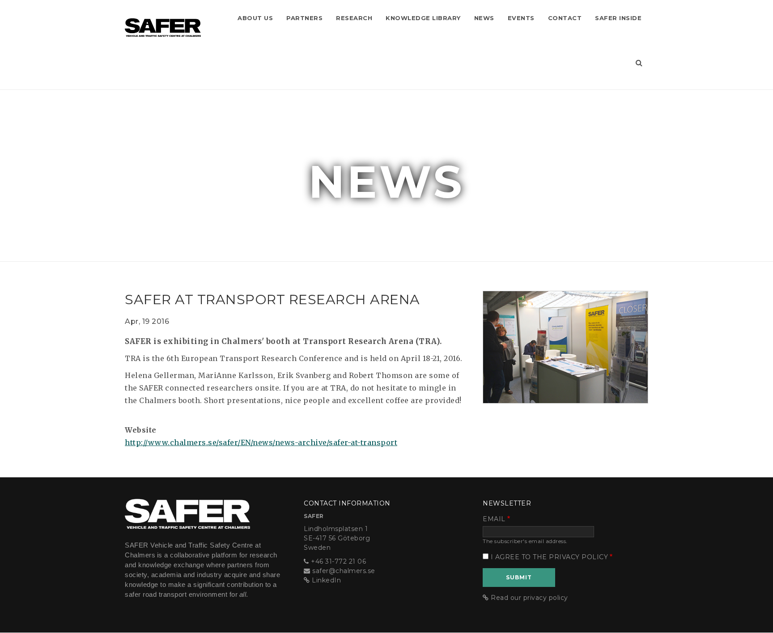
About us (255, 17)
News (484, 17)
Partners (304, 17)
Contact (565, 17)
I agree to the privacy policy (549, 557)
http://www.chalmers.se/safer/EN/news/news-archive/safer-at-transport (261, 442)
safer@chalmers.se (343, 571)
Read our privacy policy (529, 598)
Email (494, 519)
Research (354, 17)
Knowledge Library (423, 17)
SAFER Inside (618, 17)
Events (521, 17)
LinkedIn (326, 580)
